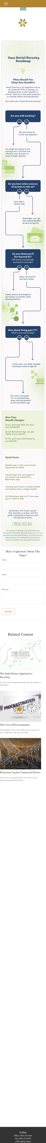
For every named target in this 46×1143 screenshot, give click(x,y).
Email (4, 574)
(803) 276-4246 (26, 1135)
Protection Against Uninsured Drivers (20, 772)
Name (4, 559)
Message (5, 589)
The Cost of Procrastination (15, 724)
